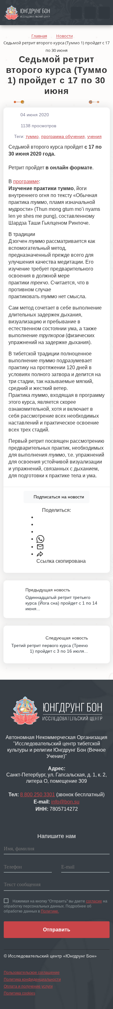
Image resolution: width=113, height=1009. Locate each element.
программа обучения (63, 136)
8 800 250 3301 (37, 794)
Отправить (56, 929)
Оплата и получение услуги (28, 986)
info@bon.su (65, 801)
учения (94, 136)
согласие (94, 901)
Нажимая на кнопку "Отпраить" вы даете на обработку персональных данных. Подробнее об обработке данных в (55, 906)
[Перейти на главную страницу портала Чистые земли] (27, 12)
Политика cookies (19, 993)
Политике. (50, 911)
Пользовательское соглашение (32, 972)
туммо (32, 136)
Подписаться (58, 496)
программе (26, 181)
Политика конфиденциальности (32, 979)
